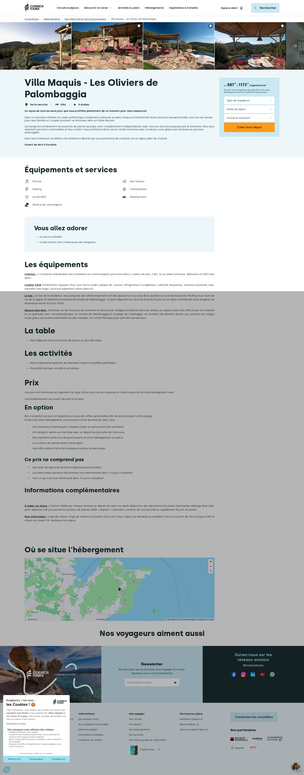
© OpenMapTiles (172, 619)
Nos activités (136, 735)
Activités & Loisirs (128, 7)
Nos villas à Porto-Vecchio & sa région (85, 19)
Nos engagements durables (93, 724)
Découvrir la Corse (96, 7)
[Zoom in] (210, 561)
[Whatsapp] (272, 674)
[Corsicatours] (34, 8)
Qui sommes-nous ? (89, 719)
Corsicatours (32, 19)
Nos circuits (135, 719)
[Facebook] (233, 674)
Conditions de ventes (90, 740)
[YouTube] (262, 674)
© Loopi (210, 619)
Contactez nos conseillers (254, 717)
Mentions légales (87, 729)
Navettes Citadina (190, 719)
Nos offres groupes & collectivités (147, 740)
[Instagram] (243, 674)
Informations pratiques (90, 735)
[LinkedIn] (252, 674)
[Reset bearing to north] (210, 571)
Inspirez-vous (147, 749)
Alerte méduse (188, 724)
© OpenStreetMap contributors (193, 619)
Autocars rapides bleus (192, 729)
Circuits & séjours (68, 7)
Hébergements (154, 7)
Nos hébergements (139, 729)
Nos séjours (135, 724)
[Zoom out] (210, 566)
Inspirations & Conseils (183, 7)
